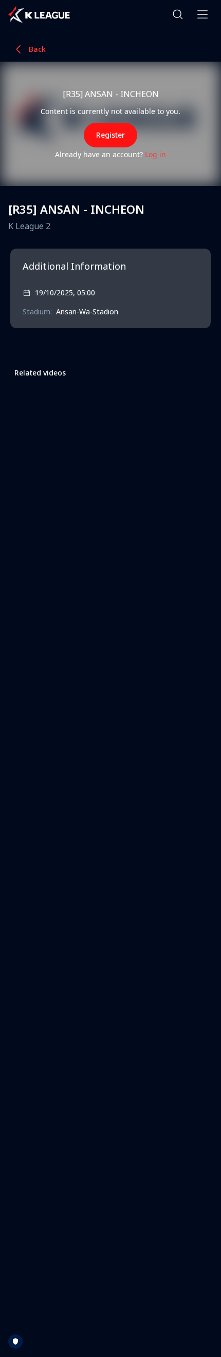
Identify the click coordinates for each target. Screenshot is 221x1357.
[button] (178, 14)
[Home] (39, 14)
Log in (155, 154)
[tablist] (40, 372)
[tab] (40, 372)
